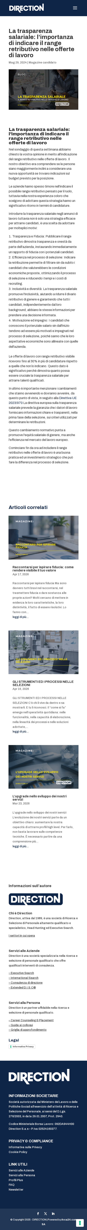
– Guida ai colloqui (21, 1025)
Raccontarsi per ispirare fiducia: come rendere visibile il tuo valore (43, 568)
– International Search (23, 977)
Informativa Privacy (23, 1046)
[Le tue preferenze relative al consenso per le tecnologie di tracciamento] (80, 1223)
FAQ (11, 1184)
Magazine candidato (42, 62)
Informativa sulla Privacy (25, 1147)
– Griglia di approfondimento (28, 1029)
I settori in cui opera (22, 935)
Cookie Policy (18, 1152)
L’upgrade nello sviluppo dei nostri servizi (40, 798)
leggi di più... (21, 617)
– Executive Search (21, 973)
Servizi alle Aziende (21, 1170)
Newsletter (16, 1189)
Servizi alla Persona (22, 1175)
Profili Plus (16, 1180)
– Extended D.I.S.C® (22, 987)
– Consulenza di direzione (25, 982)
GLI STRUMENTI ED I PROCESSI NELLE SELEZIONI (43, 683)
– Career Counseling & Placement (31, 1020)
